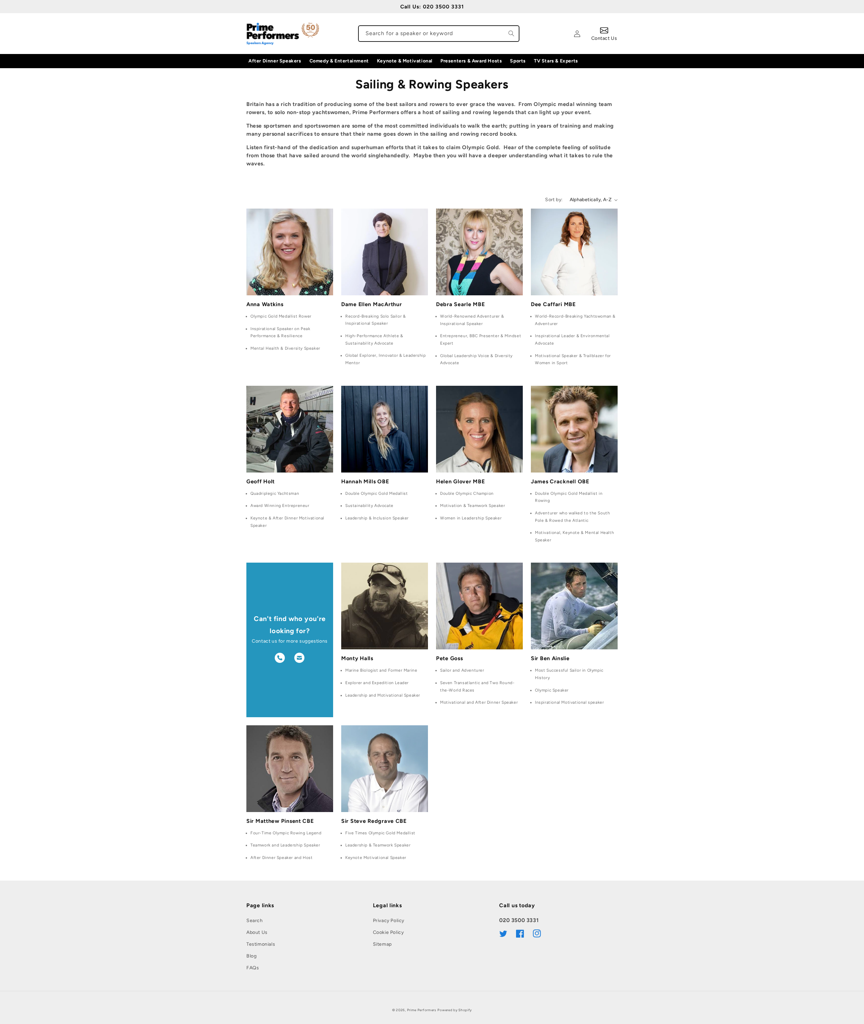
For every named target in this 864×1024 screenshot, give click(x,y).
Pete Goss (449, 658)
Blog (251, 956)
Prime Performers (421, 1010)
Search (254, 920)
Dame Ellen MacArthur (371, 304)
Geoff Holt (260, 481)
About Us (257, 932)
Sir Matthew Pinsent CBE (280, 821)
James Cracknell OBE (560, 481)
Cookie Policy (388, 932)
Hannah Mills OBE (365, 481)
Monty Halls (357, 658)
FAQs (252, 968)
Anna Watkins (265, 304)
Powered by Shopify (454, 1010)
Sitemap (382, 944)
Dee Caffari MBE (553, 304)
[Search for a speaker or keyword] (511, 33)
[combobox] (439, 33)
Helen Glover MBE (460, 481)
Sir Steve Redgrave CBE (374, 821)
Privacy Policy (388, 920)
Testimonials (260, 944)
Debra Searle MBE (460, 304)
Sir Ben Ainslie (550, 658)
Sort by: (554, 200)
